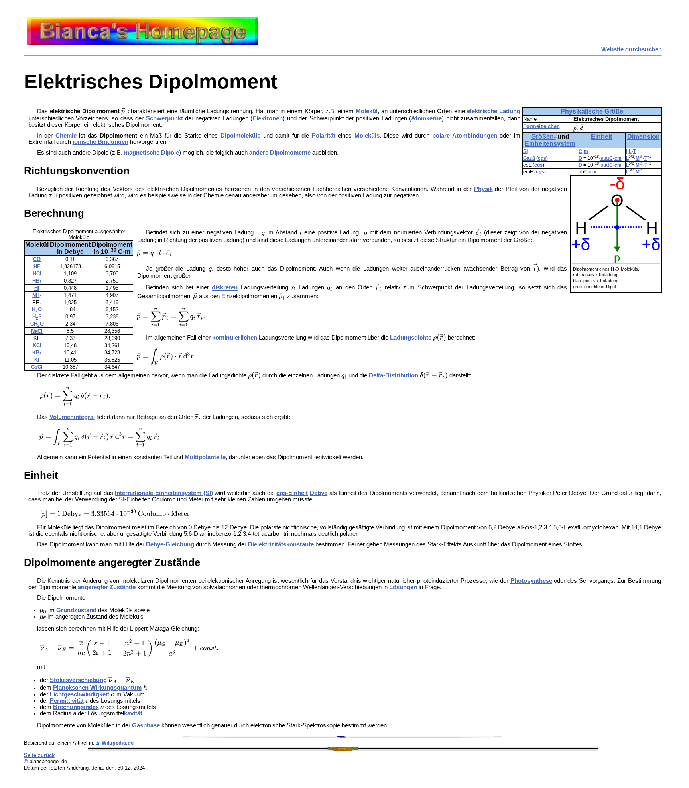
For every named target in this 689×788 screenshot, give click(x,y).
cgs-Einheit (292, 493)
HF (36, 266)
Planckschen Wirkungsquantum (97, 688)
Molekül (367, 111)
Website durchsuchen (631, 49)
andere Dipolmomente (280, 152)
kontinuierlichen (234, 337)
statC (606, 158)
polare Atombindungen (464, 135)
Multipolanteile (205, 457)
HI (36, 288)
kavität (133, 713)
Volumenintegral (72, 417)
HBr (36, 281)
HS (37, 317)
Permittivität (67, 701)
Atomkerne (426, 118)
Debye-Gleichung (170, 544)
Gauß (529, 158)
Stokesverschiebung (78, 680)
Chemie (66, 135)
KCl (37, 345)
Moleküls (367, 135)
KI (36, 360)
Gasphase (146, 725)
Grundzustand (76, 610)
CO (37, 259)
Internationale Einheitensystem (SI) (164, 493)
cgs (542, 158)
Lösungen (403, 587)
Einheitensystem (550, 143)
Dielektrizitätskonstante (281, 544)
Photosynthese (531, 581)
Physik (483, 189)
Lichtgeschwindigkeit (79, 694)
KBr (36, 353)
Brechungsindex (76, 707)
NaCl (37, 331)
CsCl (37, 367)
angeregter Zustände (107, 587)
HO (37, 309)
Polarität (323, 135)
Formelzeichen (541, 126)
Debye (318, 493)
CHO (37, 324)
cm (618, 158)
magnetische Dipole (151, 152)
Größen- (543, 136)
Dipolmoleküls (240, 135)
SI (525, 151)
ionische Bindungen (100, 142)
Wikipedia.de (118, 743)
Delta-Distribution (393, 375)
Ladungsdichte (410, 337)
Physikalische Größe (592, 111)
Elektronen (267, 118)
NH (37, 295)
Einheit (601, 136)
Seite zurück (39, 755)
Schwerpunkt (164, 118)
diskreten (225, 288)
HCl (37, 274)
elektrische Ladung (493, 111)
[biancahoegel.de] (142, 43)
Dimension (643, 136)
